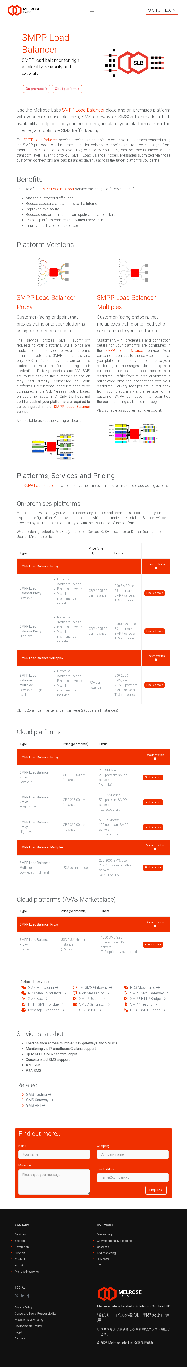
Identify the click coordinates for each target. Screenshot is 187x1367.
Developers (22, 1247)
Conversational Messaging (114, 1240)
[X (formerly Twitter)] (16, 1296)
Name (22, 1146)
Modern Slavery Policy (29, 1320)
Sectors (20, 1240)
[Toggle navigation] (92, 10)
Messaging (104, 1234)
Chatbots (103, 1247)
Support (20, 1253)
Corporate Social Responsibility (35, 1313)
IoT (99, 1265)
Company (103, 1146)
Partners (20, 1338)
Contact (20, 1259)
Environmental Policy (28, 1326)
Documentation (156, 564)
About (19, 1265)
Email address (106, 1169)
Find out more (154, 593)
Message (24, 1165)
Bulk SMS (103, 1259)
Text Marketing (106, 1253)
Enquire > (156, 1190)
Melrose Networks (27, 1271)
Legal (18, 1332)
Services (20, 1234)
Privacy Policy (23, 1307)
